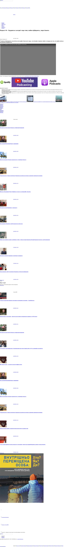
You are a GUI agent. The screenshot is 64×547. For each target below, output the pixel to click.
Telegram (37, 545)
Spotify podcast (31, 76)
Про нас (3, 536)
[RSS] (29, 7)
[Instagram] (7, 7)
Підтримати (3, 27)
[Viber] (14, 7)
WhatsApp (59, 545)
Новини (3, 23)
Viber (42, 545)
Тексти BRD (3, 24)
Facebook (24, 545)
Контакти (3, 537)
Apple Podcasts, (27, 76)
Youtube (47, 545)
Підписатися (2, 285)
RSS (5, 546)
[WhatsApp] (23, 7)
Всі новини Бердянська (5, 517)
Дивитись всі (2, 280)
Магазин (3, 28)
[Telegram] (11, 7)
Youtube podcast (36, 76)
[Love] (1, 7)
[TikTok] (19, 7)
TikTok (52, 545)
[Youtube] (16, 7)
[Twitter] (26, 7)
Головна (3, 22)
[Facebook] (4, 7)
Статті (3, 26)
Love (19, 545)
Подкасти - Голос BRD (5, 524)
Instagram (31, 545)
